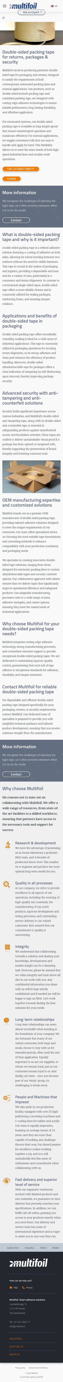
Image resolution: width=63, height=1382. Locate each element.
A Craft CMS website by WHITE (31, 1377)
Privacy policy (20, 1367)
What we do (16, 1346)
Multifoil (15, 1354)
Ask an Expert (31, 12)
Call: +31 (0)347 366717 (20, 169)
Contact (11, 179)
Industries (16, 1338)
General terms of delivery (38, 1367)
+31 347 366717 (21, 1322)
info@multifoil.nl (17, 1326)
